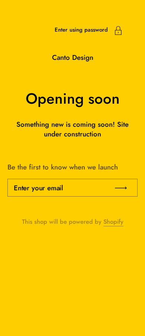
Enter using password (81, 30)
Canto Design (72, 57)
